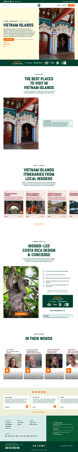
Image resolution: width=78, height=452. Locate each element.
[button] (5, 377)
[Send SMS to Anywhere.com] (6, 1)
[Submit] (71, 429)
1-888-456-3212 (17, 1)
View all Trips (39, 224)
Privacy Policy (59, 434)
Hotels (4, 46)
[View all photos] (57, 34)
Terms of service (33, 424)
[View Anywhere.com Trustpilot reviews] (68, 1)
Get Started (21, 314)
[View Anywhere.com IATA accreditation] (46, 62)
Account (59, 5)
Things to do (6, 42)
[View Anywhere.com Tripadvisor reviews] (38, 63)
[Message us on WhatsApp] (8, 1)
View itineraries (6, 44)
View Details (19, 216)
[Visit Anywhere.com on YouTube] (42, 445)
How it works (20, 422)
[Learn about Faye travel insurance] (52, 63)
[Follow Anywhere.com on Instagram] (44, 446)
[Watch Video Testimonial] (21, 212)
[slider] (4, 375)
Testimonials (8, 422)
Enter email (56, 428)
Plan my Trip (8, 39)
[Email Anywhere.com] (4, 1)
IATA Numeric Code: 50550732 (11, 443)
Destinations (14, 21)
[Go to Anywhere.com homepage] (39, 5)
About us (64, 5)
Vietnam (5, 21)
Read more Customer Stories (38, 412)
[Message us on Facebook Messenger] (10, 1)
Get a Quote (71, 5)
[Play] (7, 370)
